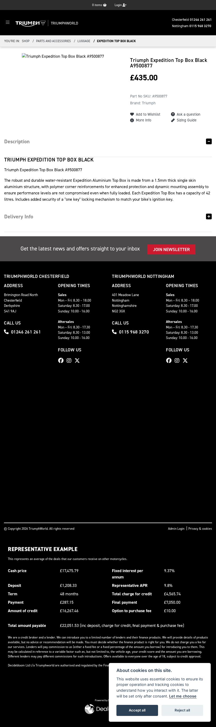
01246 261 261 (201, 19)
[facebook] (62, 360)
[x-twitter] (78, 360)
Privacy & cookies (200, 529)
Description (17, 141)
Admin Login (176, 529)
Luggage (83, 41)
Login (118, 5)
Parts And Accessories (53, 41)
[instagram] (70, 360)
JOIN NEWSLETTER (171, 249)
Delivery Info (18, 216)
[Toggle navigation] (7, 22)
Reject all (182, 710)
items (97, 5)
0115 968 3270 (200, 26)
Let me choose (183, 696)
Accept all (137, 710)
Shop (26, 41)
